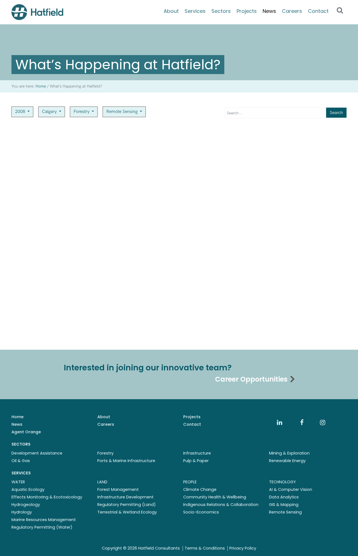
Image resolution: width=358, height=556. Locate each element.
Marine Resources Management (43, 519)
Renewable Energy (287, 460)
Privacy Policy (242, 548)
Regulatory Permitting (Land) (126, 504)
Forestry (82, 111)
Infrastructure (197, 453)
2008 (20, 111)
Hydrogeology (25, 504)
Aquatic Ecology (27, 489)
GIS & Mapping (283, 504)
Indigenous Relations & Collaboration (220, 504)
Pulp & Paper (196, 460)
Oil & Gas (20, 460)
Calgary (50, 111)
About (171, 11)
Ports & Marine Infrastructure (126, 460)
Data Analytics (284, 497)
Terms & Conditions (205, 548)
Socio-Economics (201, 512)
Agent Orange (26, 432)
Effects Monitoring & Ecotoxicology (46, 497)
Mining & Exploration (289, 453)
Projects (247, 11)
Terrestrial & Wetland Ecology (127, 512)
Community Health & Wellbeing (214, 497)
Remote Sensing (122, 111)
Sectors (221, 11)
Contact (318, 11)
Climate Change (199, 489)
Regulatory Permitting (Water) (41, 527)
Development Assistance (36, 453)
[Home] (37, 12)
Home (17, 417)
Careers (292, 11)
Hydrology (21, 512)
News (269, 11)
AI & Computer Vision (290, 489)
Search (336, 112)
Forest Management (118, 489)
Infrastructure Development (125, 497)
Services (195, 11)
